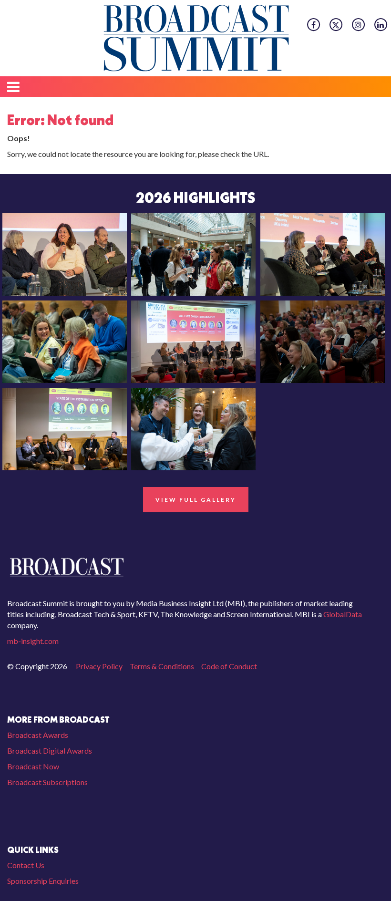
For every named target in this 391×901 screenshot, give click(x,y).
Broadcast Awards (37, 734)
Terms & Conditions (162, 666)
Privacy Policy (99, 666)
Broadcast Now (33, 766)
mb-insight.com (33, 640)
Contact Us (25, 865)
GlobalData (342, 614)
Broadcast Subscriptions (47, 782)
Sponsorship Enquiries (43, 880)
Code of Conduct (229, 666)
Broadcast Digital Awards (49, 750)
